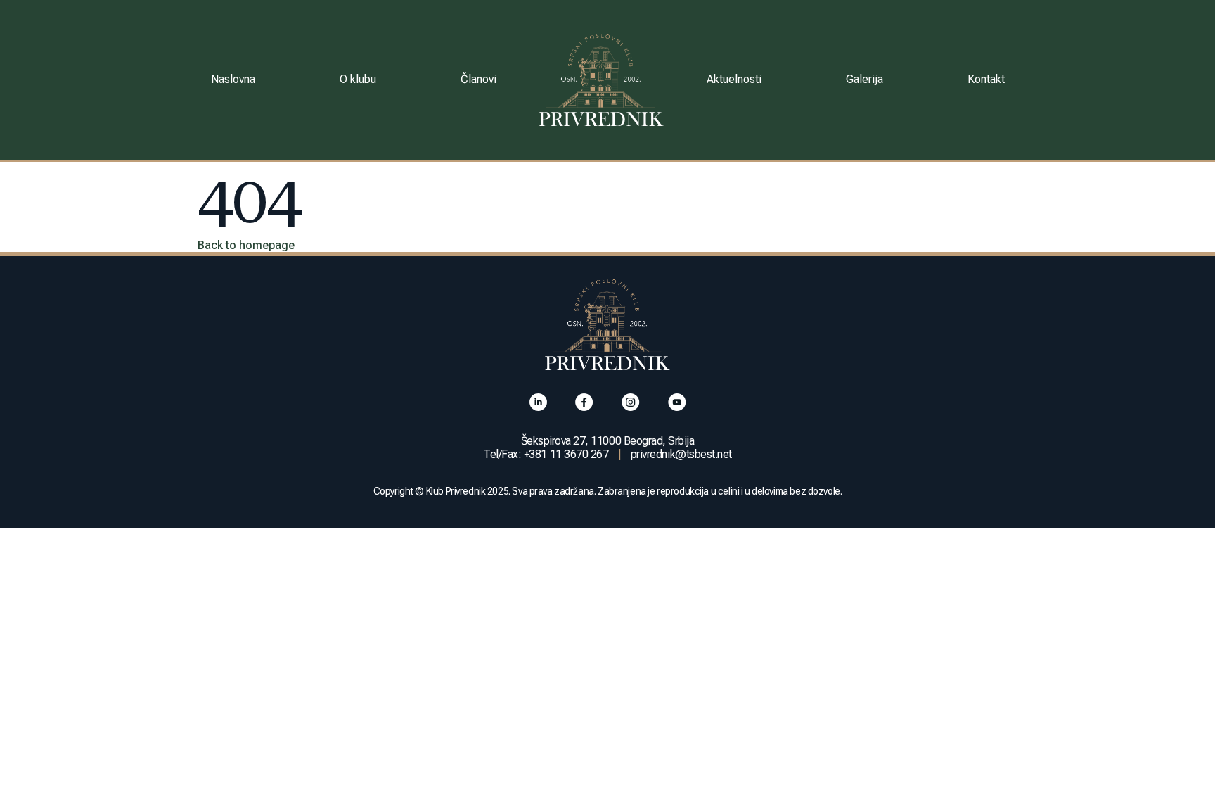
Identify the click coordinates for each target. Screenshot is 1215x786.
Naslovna (233, 79)
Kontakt (986, 79)
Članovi (478, 79)
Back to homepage (246, 245)
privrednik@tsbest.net (681, 454)
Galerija (864, 79)
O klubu (358, 79)
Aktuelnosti (734, 79)
